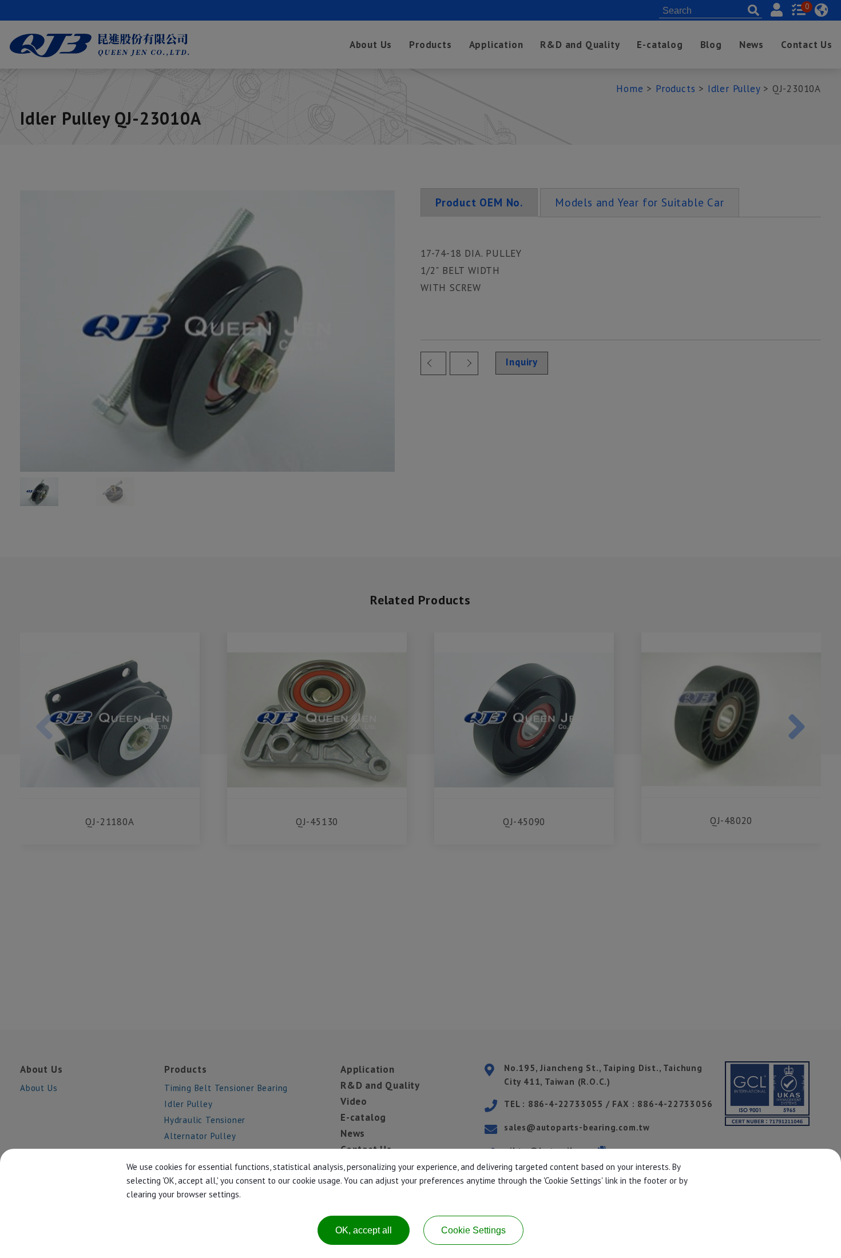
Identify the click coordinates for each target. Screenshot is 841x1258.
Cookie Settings (473, 1230)
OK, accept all (363, 1230)
